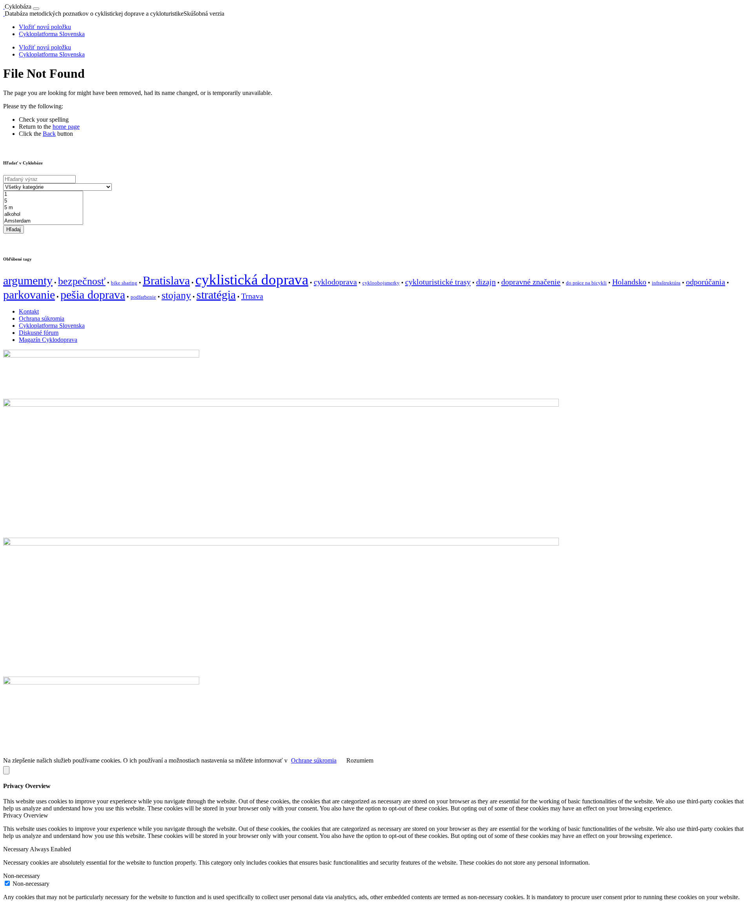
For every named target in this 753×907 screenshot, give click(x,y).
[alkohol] (43, 214)
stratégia (216, 294)
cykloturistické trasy (438, 281)
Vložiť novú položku (45, 27)
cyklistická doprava (251, 280)
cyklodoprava (335, 281)
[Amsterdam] (43, 221)
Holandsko (629, 281)
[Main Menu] (36, 8)
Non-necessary (31, 883)
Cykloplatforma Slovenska (52, 34)
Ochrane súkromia (313, 760)
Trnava (252, 296)
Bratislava (166, 280)
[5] (43, 201)
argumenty (28, 280)
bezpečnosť (81, 281)
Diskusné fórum (38, 332)
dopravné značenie (530, 281)
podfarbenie (143, 297)
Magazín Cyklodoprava (48, 339)
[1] (43, 194)
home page (66, 126)
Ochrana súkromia (41, 318)
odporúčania (705, 281)
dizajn (486, 281)
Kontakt (29, 311)
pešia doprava (92, 294)
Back (49, 133)
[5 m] (43, 207)
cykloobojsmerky (381, 283)
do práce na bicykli (586, 283)
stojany (176, 295)
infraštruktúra (666, 283)
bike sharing (124, 283)
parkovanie (29, 294)
